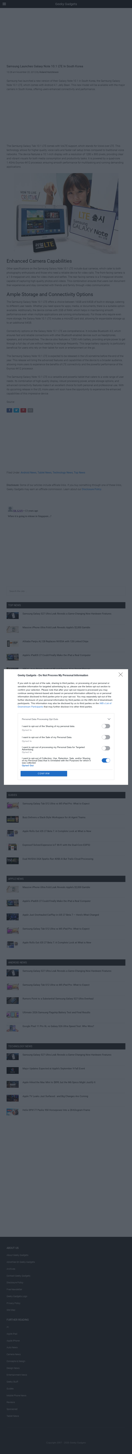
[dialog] (66, 727)
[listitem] (66, 719)
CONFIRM (44, 773)
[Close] (122, 676)
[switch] (106, 726)
